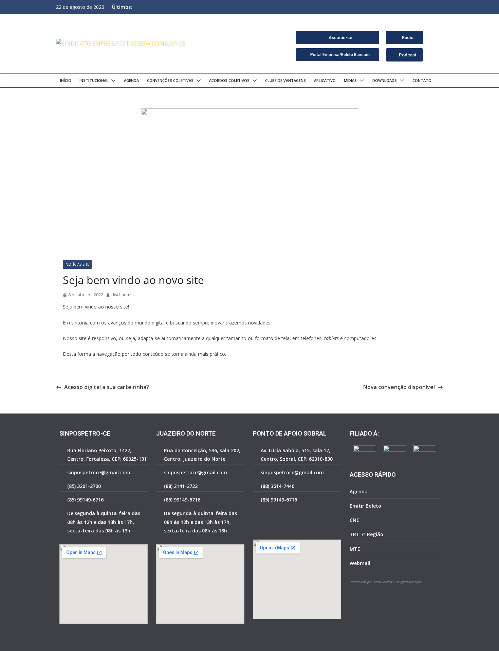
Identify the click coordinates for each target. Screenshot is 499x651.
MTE (355, 549)
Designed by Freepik (408, 582)
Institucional (93, 80)
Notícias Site (77, 264)
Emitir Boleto (365, 506)
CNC (354, 520)
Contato (421, 80)
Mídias (350, 80)
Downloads (384, 80)
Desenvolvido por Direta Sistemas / (373, 582)
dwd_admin (122, 295)
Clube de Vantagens (285, 80)
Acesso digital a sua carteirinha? (106, 387)
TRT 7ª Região (366, 534)
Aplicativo (325, 80)
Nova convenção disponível (399, 387)
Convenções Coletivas (170, 80)
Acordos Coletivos (229, 80)
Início (65, 80)
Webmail (360, 563)
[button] (112, 80)
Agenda (131, 80)
